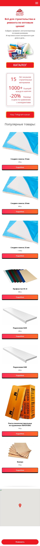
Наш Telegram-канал (20, 114)
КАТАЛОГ (20, 65)
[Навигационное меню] (36, 3)
